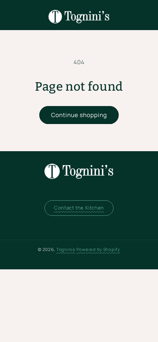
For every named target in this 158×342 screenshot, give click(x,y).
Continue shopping (79, 115)
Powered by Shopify (98, 249)
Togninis (65, 249)
